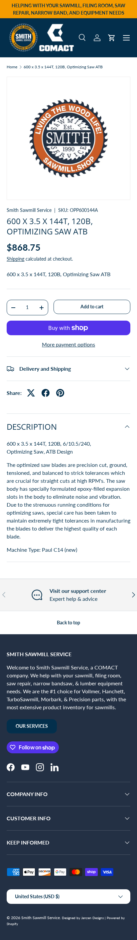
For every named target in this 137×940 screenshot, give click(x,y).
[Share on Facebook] (45, 393)
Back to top (68, 622)
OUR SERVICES (32, 726)
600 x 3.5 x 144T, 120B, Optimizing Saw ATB (63, 67)
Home (12, 67)
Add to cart (91, 306)
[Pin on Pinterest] (60, 393)
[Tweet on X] (31, 393)
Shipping (15, 259)
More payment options (68, 344)
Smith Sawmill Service (29, 210)
